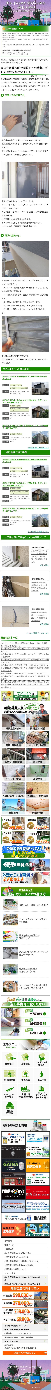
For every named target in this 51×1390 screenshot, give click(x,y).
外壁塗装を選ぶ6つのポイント (17, 1257)
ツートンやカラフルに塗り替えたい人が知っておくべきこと (33, 986)
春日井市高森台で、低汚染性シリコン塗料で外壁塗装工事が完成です (25, 650)
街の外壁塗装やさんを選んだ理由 (18, 1253)
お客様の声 (9, 1249)
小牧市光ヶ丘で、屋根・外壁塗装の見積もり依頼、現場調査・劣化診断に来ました (39, 556)
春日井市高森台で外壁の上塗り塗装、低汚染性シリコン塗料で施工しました (25, 661)
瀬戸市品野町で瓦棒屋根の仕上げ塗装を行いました (21, 673)
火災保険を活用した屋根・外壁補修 (19, 1337)
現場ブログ (13, 60)
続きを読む (44, 565)
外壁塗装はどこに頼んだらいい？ (18, 1333)
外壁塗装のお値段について (15, 1269)
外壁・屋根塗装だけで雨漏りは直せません (21, 1261)
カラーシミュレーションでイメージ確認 (33, 920)
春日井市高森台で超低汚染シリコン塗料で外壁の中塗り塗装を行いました (25, 669)
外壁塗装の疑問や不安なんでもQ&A (19, 1265)
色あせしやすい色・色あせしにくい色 (28, 970)
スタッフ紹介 (10, 1273)
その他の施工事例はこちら (38, 447)
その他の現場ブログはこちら (37, 633)
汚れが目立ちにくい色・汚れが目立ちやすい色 (33, 953)
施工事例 (8, 1241)
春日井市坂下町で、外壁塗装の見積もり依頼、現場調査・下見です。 (25, 677)
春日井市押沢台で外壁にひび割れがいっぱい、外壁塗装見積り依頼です (25, 655)
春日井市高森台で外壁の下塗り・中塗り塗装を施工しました (25, 682)
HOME (4, 60)
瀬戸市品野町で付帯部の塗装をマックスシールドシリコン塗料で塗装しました (25, 686)
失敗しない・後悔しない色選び (33, 905)
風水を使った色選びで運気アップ (29, 936)
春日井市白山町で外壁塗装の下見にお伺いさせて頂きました (25, 665)
